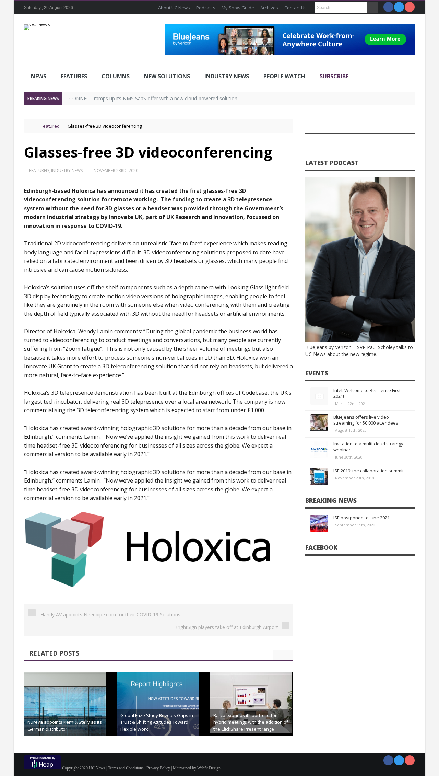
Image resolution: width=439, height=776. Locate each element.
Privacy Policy (158, 768)
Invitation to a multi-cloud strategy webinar (368, 447)
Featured (50, 126)
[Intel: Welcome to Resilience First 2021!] (319, 396)
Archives (269, 7)
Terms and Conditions (126, 768)
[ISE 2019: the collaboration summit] (319, 476)
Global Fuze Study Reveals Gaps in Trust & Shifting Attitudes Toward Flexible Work (156, 722)
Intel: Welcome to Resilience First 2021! (367, 393)
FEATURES (74, 76)
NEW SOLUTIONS (167, 76)
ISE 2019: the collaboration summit (368, 470)
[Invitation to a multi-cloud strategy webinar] (319, 449)
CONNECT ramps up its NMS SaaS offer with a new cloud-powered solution (153, 98)
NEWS (38, 76)
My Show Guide (238, 7)
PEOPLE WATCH (284, 76)
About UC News (174, 7)
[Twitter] (399, 7)
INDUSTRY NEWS (226, 76)
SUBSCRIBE (334, 76)
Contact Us (295, 7)
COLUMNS (116, 76)
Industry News (67, 170)
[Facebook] (388, 7)
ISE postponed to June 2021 (361, 517)
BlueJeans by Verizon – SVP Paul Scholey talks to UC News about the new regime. (359, 350)
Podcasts (205, 7)
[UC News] (37, 27)
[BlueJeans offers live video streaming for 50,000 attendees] (319, 422)
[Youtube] (409, 7)
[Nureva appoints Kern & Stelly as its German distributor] (65, 713)
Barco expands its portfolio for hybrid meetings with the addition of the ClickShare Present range (250, 722)
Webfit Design (209, 768)
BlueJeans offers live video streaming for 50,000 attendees (365, 420)
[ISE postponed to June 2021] (319, 523)
